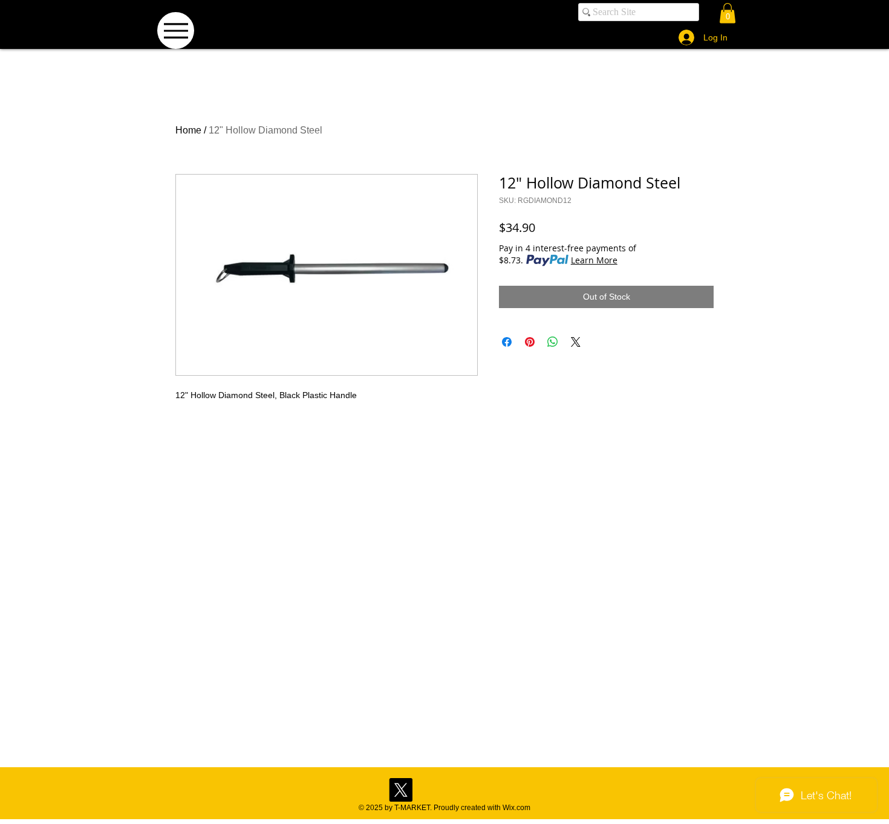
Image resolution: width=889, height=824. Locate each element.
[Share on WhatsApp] (552, 342)
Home (188, 130)
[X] (400, 790)
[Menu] (175, 30)
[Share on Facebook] (507, 342)
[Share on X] (575, 342)
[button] (727, 13)
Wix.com (516, 807)
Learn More (594, 260)
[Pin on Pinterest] (530, 342)
